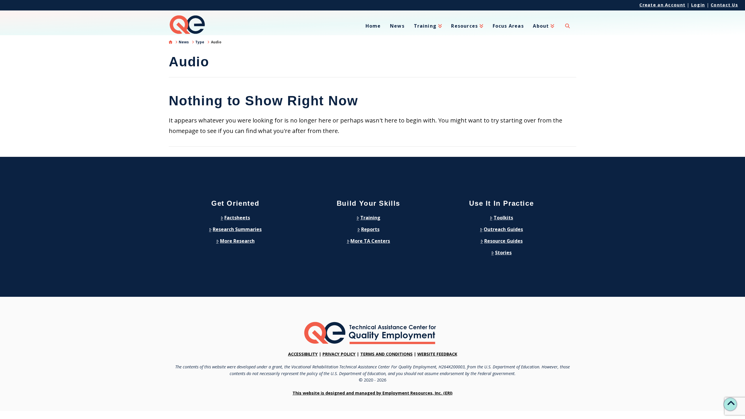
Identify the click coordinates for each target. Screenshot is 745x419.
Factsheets (237, 217)
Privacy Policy (339, 354)
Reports (370, 229)
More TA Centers (370, 241)
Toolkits (503, 217)
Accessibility (303, 354)
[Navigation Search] (567, 29)
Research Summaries (237, 229)
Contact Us (724, 5)
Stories (503, 252)
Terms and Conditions (386, 354)
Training (370, 217)
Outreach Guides (503, 229)
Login (698, 5)
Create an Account (662, 5)
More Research (237, 241)
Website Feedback (437, 354)
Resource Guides (503, 241)
